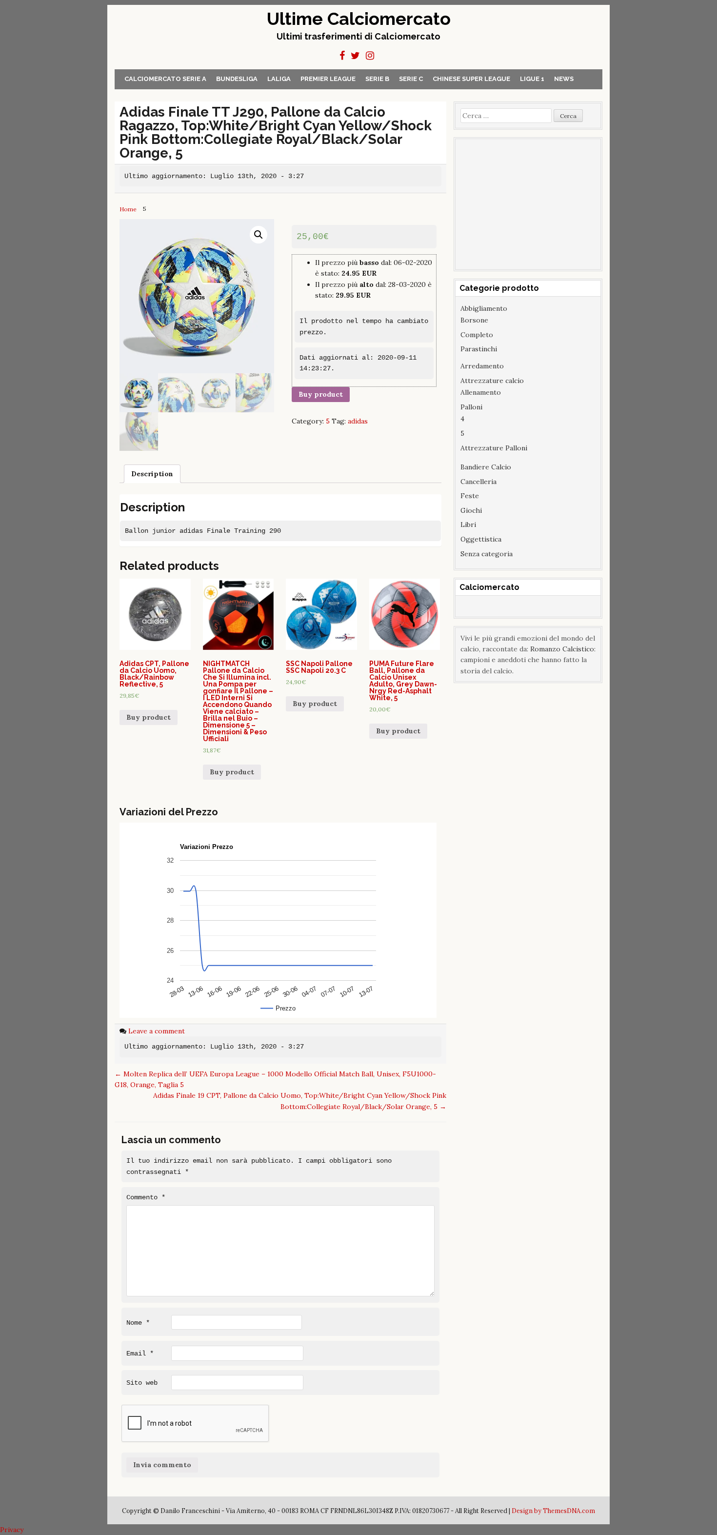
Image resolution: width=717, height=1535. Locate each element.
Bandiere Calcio (485, 467)
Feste (469, 495)
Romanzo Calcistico (562, 649)
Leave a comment (156, 1031)
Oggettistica (480, 539)
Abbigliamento (483, 308)
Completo (476, 334)
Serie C (411, 78)
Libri (468, 524)
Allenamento (480, 392)
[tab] (152, 474)
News (564, 78)
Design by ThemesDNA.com (553, 1511)
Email (140, 1353)
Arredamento (482, 366)
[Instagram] (370, 56)
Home (128, 209)
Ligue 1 (532, 78)
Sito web (142, 1383)
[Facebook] (342, 56)
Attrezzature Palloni (493, 448)
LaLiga (279, 78)
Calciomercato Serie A (165, 78)
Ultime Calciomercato (359, 18)
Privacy (11, 1529)
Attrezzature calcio (492, 380)
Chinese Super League (471, 78)
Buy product (321, 394)
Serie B (377, 78)
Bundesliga (237, 78)
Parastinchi (478, 348)
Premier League (328, 78)
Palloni (471, 407)
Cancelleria (478, 481)
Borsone (474, 320)
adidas (358, 421)
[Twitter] (355, 56)
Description (152, 473)
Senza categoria (486, 553)
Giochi (471, 510)
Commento (145, 1197)
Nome (138, 1323)
